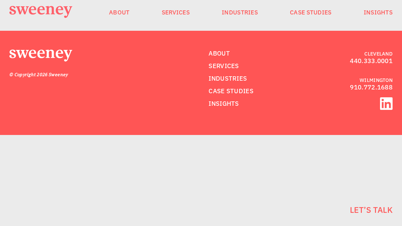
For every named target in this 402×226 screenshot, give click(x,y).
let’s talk (371, 209)
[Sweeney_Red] (40, 53)
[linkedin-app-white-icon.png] (386, 101)
